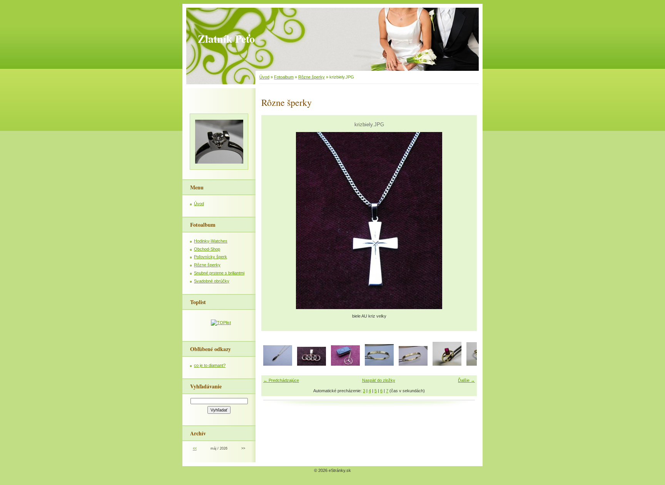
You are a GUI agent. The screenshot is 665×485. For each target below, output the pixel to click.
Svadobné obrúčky (211, 281)
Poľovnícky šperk (210, 256)
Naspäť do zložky (378, 380)
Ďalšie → (466, 380)
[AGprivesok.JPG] (277, 364)
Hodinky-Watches (210, 241)
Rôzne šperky (311, 77)
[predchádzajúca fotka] (273, 220)
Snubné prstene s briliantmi (219, 273)
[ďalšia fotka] (464, 220)
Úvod (264, 77)
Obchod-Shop (207, 249)
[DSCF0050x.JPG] (447, 364)
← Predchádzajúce (281, 380)
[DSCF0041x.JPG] (413, 364)
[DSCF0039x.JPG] (379, 364)
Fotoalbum (284, 77)
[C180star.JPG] (345, 364)
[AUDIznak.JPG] (311, 364)
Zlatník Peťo (226, 39)
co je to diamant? (210, 365)
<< (195, 448)
